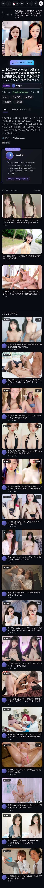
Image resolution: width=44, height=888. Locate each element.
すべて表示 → (36, 189)
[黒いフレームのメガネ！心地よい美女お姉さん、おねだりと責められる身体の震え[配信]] (21, 607)
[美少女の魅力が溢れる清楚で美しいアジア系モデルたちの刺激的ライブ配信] (21, 780)
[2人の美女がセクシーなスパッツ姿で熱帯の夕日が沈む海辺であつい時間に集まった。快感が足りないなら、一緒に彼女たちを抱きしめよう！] (21, 364)
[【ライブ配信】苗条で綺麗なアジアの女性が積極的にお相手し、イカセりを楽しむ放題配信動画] (21, 676)
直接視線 (8, 101)
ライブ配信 (17, 96)
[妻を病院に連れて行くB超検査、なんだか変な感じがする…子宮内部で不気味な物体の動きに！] (21, 711)
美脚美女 (19, 101)
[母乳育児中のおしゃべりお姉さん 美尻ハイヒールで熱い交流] (21, 503)
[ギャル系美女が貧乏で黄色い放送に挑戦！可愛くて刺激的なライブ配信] (21, 330)
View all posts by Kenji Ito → (18, 178)
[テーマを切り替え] (30, 3)
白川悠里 (29, 96)
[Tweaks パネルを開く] (35, 3)
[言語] (14, 3)
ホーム (2, 14)
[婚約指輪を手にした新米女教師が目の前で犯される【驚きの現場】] (21, 850)
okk (6, 96)
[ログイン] (39, 3)
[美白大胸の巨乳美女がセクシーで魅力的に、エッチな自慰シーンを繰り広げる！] (21, 815)
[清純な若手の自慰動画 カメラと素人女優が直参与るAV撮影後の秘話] (21, 399)
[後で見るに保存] (38, 316)
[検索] (8, 3)
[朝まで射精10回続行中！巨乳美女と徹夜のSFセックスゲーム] (21, 572)
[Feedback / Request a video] (25, 3)
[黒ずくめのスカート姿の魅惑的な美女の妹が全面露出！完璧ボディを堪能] (21, 538)
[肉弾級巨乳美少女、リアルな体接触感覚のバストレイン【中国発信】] (21, 642)
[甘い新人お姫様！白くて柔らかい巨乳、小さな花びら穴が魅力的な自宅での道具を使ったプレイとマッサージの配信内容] (21, 468)
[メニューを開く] (3, 3)
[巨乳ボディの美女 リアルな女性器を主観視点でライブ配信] (21, 746)
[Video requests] (21, 3)
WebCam (9, 14)
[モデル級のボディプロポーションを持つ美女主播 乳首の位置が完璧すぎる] (21, 434)
